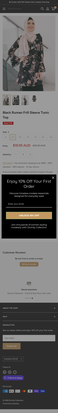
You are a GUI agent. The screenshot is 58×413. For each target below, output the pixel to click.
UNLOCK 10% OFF (29, 215)
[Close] (53, 177)
